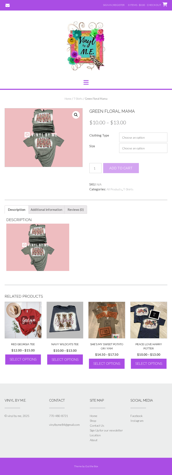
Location (95, 435)
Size (92, 146)
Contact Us (97, 425)
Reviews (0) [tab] (76, 209)
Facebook (136, 416)
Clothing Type (99, 135)
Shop (93, 420)
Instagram (136, 420)
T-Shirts (78, 98)
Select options (23, 359)
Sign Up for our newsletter (106, 430)
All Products (114, 189)
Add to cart (121, 168)
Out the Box (91, 466)
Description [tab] (16, 209)
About (94, 440)
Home (68, 98)
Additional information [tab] (46, 209)
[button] (86, 82)
